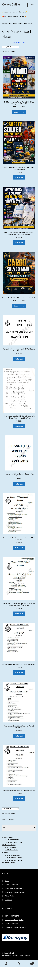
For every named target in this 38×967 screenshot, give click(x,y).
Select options (19, 112)
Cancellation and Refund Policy (15, 892)
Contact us (8, 900)
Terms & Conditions (11, 885)
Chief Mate (12, 23)
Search (19, 963)
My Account (6, 963)
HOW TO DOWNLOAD (12, 916)
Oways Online (11, 4)
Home (6, 23)
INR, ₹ (4, 827)
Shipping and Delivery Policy (14, 888)
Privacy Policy (9, 896)
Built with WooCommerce (21, 955)
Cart (29, 962)
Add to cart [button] (19, 177)
